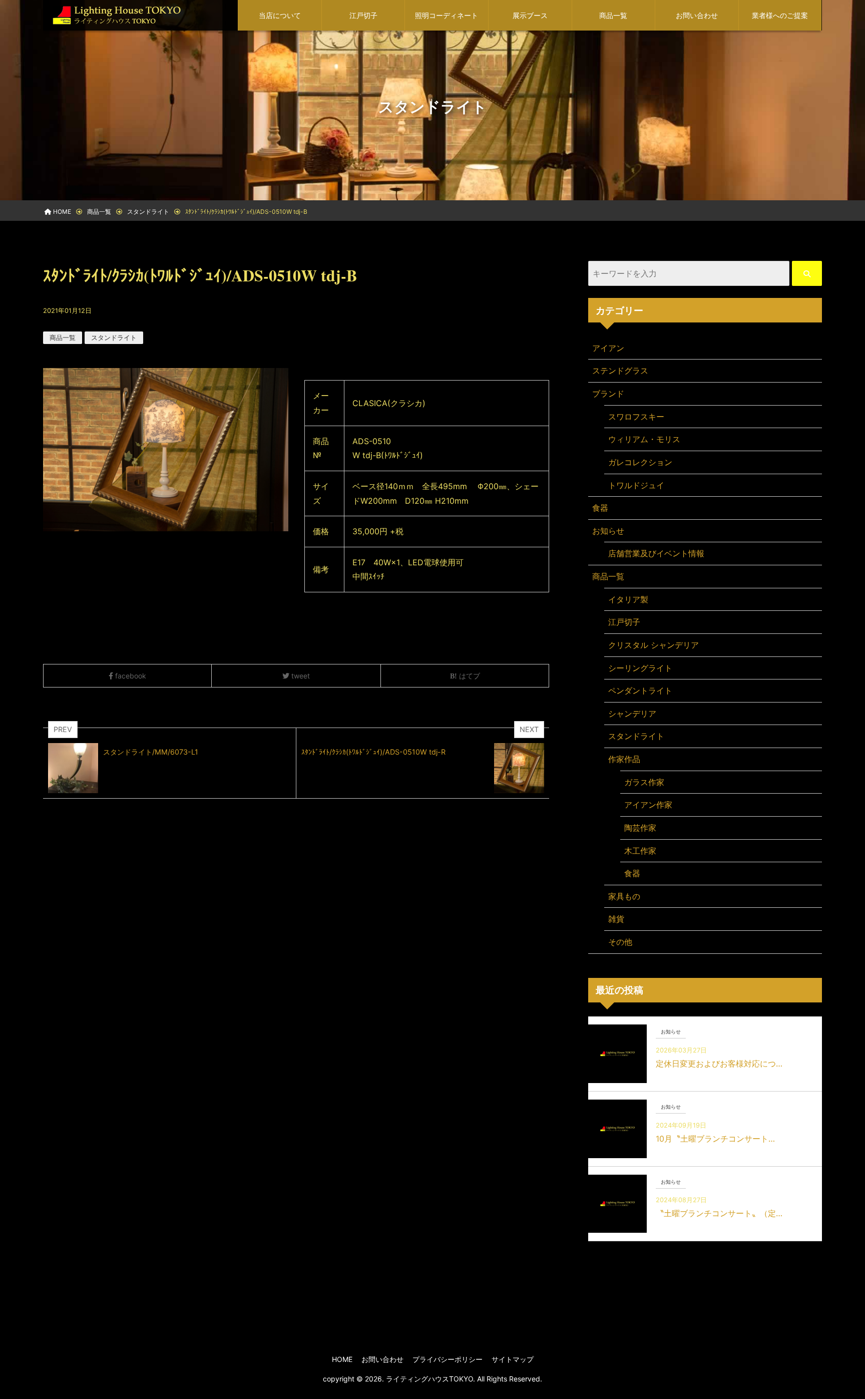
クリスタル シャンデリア (653, 645)
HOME (342, 1359)
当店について (280, 15)
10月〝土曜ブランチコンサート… (715, 1139)
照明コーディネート (446, 15)
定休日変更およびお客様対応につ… (719, 1064)
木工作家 (640, 851)
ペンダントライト (640, 690)
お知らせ (608, 531)
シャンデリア (632, 714)
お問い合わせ (697, 15)
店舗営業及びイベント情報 (656, 553)
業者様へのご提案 (780, 15)
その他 (620, 942)
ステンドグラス (620, 371)
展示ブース (530, 15)
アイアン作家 (648, 805)
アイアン (608, 348)
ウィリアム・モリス (644, 439)
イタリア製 (628, 599)
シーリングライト (640, 668)
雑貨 (616, 919)
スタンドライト (114, 337)
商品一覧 (613, 15)
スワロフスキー (636, 417)
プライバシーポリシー (447, 1359)
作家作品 (624, 759)
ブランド (608, 394)
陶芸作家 (640, 828)
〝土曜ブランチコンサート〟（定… (719, 1213)
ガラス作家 (644, 782)
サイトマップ (513, 1359)
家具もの (624, 896)
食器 (600, 508)
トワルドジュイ (636, 485)
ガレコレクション (640, 462)
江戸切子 (363, 15)
